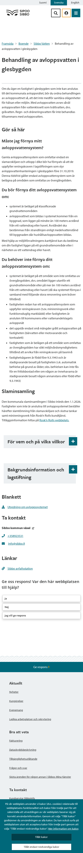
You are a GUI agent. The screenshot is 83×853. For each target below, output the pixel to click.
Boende (24, 43)
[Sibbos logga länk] (18, 15)
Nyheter (14, 692)
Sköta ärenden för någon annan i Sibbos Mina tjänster (40, 777)
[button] (42, 598)
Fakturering (16, 740)
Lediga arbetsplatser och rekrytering (30, 719)
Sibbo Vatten (42, 43)
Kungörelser (16, 701)
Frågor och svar (18, 768)
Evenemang (16, 710)
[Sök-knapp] (55, 13)
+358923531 (15, 536)
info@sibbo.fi (16, 543)
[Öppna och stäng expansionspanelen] (73, 441)
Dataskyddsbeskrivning (22, 749)
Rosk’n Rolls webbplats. (54, 420)
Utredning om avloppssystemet (28, 507)
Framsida (8, 43)
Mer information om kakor (63, 828)
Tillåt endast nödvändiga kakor (41, 847)
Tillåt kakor (41, 837)
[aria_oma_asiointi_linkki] (66, 13)
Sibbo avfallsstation (20, 568)
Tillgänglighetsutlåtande (23, 759)
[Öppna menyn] (76, 13)
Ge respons (40, 667)
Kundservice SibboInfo (22, 798)
